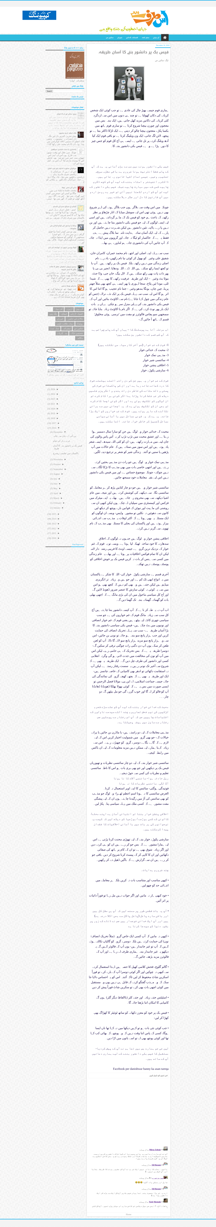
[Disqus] (129, 1112)
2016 (53, 428)
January (56, 508)
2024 (52, 394)
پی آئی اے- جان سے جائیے (64, 436)
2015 (53, 514)
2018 (52, 418)
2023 (52, 399)
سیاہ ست (54, 328)
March (56, 498)
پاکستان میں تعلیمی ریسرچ (65, 453)
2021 (52, 404)
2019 (52, 413)
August (56, 474)
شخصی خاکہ (76, 333)
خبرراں (119, 37)
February (57, 503)
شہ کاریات (62, 333)
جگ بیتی (53, 314)
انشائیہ (63, 314)
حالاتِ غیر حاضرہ (75, 319)
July (55, 479)
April (55, 493)
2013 (53, 523)
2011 (53, 533)
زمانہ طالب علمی (64, 323)
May (55, 488)
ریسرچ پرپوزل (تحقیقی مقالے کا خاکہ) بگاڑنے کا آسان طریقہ (62, 268)
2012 (53, 528)
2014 (53, 519)
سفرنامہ (66, 328)
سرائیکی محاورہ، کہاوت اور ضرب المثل (62, 168)
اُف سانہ (58, 309)
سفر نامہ (145, 37)
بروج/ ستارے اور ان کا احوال (66, 114)
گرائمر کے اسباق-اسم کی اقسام (64, 206)
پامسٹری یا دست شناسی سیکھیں (63, 149)
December (58, 432)
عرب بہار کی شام (61, 441)
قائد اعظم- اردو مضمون (67, 133)
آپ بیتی (156, 37)
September (58, 469)
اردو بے (69, 309)
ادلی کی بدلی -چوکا (69, 187)
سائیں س (110, 37)
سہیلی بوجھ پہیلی (68, 286)
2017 (53, 423)
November (58, 459)
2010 (53, 538)
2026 (52, 389)
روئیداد (80, 323)
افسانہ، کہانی (132, 37)
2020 (52, 408)
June (55, 483)
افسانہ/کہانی (76, 314)
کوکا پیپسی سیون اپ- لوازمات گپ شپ (62, 247)
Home (128, 1214)
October (57, 464)
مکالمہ (79, 338)
